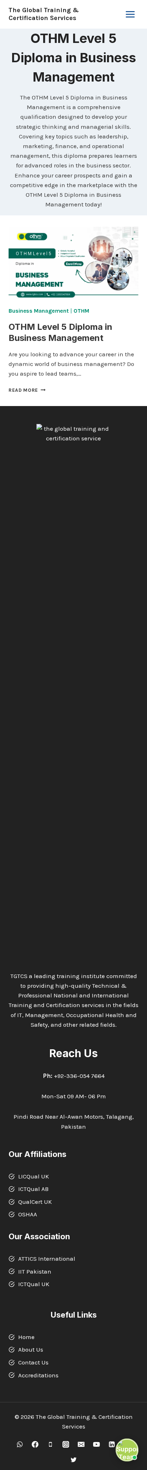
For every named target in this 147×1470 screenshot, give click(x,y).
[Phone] (50, 1444)
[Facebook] (35, 1444)
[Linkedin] (111, 1444)
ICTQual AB (33, 1188)
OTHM (81, 310)
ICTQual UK (33, 1284)
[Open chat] (127, 1450)
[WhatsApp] (19, 1444)
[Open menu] (130, 14)
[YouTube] (96, 1444)
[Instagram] (65, 1444)
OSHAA (27, 1214)
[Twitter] (73, 1459)
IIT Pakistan (34, 1271)
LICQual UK (33, 1176)
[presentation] (73, 263)
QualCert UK (35, 1201)
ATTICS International (46, 1258)
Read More (27, 390)
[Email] (81, 1444)
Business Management (39, 310)
